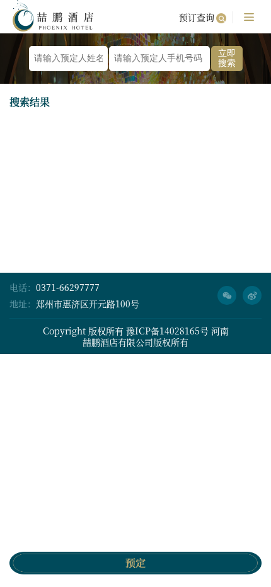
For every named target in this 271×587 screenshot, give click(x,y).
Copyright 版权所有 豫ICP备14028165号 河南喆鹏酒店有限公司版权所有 (136, 336)
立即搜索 (227, 58)
